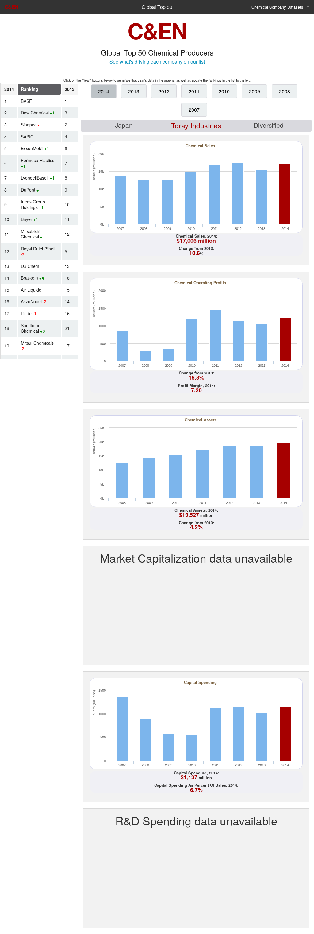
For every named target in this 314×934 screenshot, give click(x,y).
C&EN (11, 6)
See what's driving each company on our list (157, 61)
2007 (194, 109)
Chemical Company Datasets (277, 7)
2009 (254, 91)
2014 (103, 91)
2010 (224, 91)
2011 (194, 91)
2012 (164, 91)
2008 (284, 91)
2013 (133, 91)
